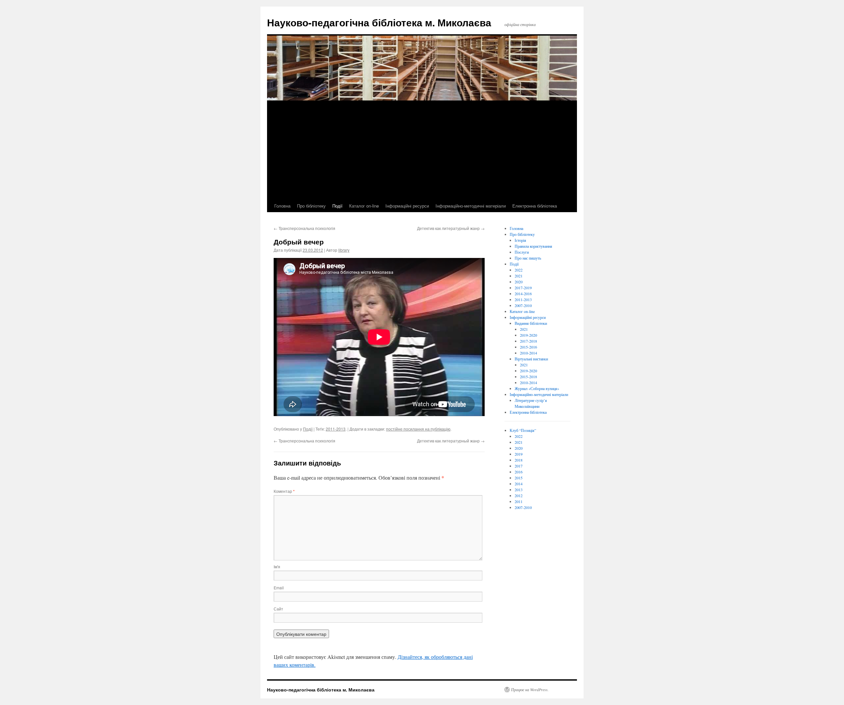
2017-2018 (528, 341)
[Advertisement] (422, 150)
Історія (520, 240)
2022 (519, 269)
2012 (519, 495)
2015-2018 (528, 376)
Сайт (278, 608)
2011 (519, 501)
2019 (519, 454)
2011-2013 (336, 429)
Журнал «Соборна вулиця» (537, 388)
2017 (519, 465)
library (343, 250)
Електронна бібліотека (534, 206)
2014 (519, 483)
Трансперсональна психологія (304, 228)
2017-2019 (523, 287)
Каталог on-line (364, 206)
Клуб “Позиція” (523, 430)
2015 (519, 477)
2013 (519, 489)
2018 (519, 460)
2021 (519, 275)
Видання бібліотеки (531, 323)
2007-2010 (523, 305)
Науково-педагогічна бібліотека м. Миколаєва (379, 22)
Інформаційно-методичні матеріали (471, 206)
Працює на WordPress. (530, 689)
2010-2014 (528, 352)
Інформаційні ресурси (407, 206)
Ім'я (277, 566)
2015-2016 (528, 347)
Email (279, 587)
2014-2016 (523, 293)
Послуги (522, 252)
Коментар (284, 491)
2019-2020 (528, 335)
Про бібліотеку (311, 206)
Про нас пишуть (528, 258)
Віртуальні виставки (531, 358)
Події (337, 206)
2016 (519, 471)
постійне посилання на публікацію (418, 429)
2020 (519, 281)
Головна (282, 206)
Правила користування (533, 246)
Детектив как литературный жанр (451, 228)
